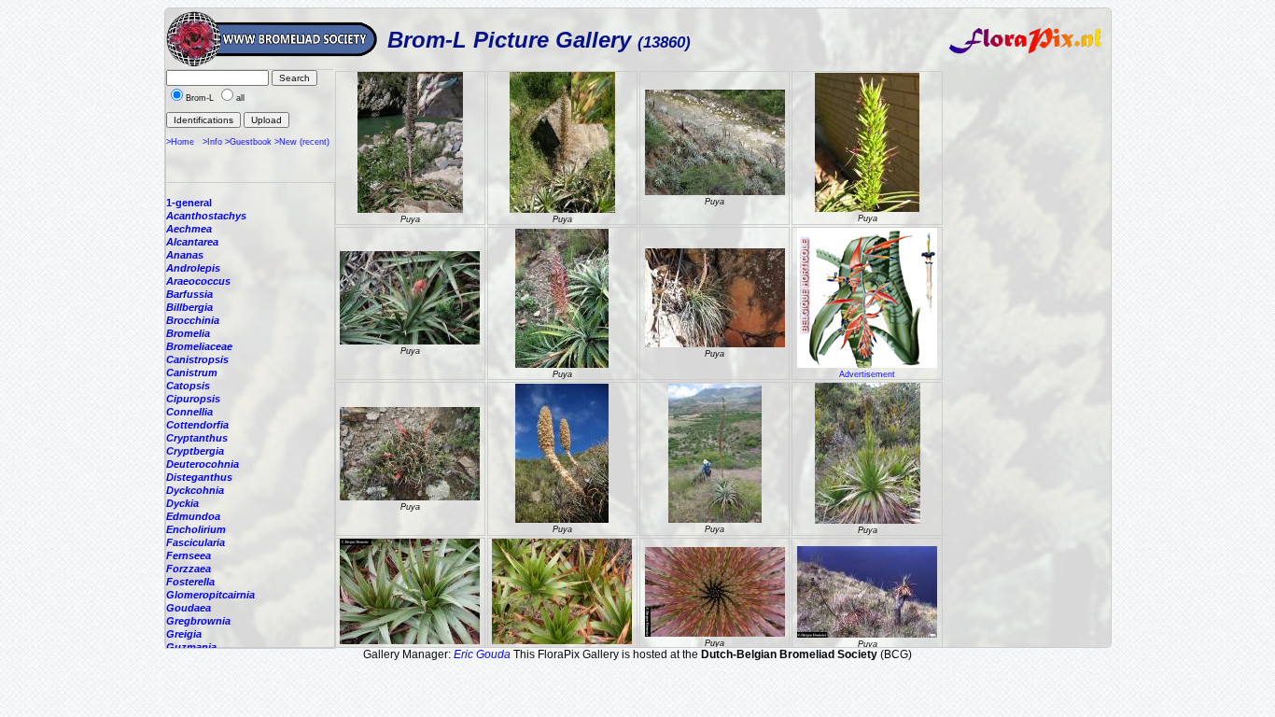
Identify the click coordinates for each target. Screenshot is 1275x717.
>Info (212, 142)
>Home (180, 142)
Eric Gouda (482, 654)
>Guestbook (248, 142)
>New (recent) (301, 142)
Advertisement (867, 374)
